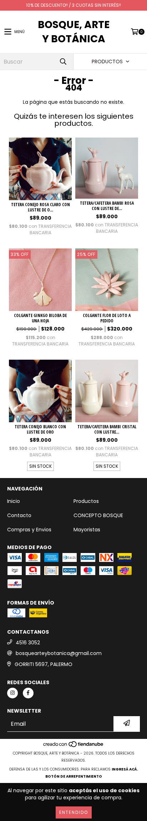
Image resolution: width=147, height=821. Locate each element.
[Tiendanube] (73, 746)
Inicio (13, 501)
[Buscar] (63, 62)
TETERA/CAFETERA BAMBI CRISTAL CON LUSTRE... (106, 429)
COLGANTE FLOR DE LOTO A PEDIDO (107, 318)
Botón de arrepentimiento (73, 776)
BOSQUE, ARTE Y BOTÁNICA (74, 32)
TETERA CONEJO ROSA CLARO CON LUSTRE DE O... (40, 207)
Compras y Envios (29, 529)
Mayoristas (87, 529)
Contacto (19, 515)
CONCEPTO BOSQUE (98, 515)
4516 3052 (28, 642)
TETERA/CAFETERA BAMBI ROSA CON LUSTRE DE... (107, 205)
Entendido (73, 812)
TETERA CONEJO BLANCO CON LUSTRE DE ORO (40, 429)
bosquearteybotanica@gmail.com (59, 653)
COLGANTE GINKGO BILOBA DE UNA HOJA (40, 318)
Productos (86, 501)
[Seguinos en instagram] (12, 693)
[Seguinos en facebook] (28, 693)
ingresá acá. (125, 769)
